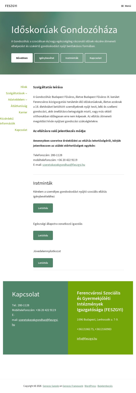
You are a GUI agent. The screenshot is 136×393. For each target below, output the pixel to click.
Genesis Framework (73, 386)
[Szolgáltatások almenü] (26, 93)
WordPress (90, 386)
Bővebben (22, 58)
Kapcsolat (96, 58)
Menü (128, 5)
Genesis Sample (51, 386)
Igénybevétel (46, 58)
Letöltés (43, 208)
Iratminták (72, 58)
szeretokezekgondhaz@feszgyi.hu (63, 165)
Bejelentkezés (105, 386)
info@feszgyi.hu (87, 338)
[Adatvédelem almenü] (26, 100)
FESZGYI (11, 6)
